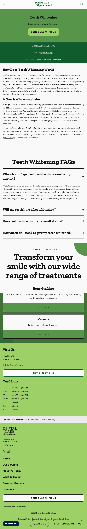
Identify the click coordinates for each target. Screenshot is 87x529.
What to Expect (12, 477)
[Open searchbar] (81, 4)
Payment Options (13, 483)
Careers (54, 519)
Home (6, 458)
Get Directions (43, 373)
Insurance (9, 489)
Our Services (10, 464)
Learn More (43, 307)
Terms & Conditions (41, 519)
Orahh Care (64, 519)
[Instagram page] (8, 451)
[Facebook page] (4, 451)
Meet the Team (12, 471)
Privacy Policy (24, 519)
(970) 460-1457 (47, 52)
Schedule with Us (43, 32)
